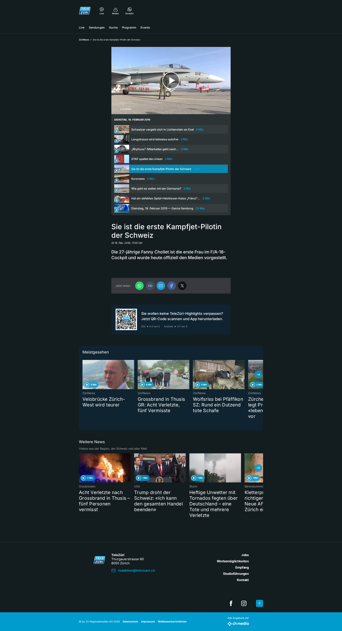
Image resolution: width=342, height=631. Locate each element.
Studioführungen (236, 574)
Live (82, 27)
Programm (129, 27)
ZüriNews (84, 39)
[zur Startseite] (84, 10)
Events (145, 27)
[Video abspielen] (171, 80)
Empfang (242, 567)
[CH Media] (238, 623)
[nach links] (84, 374)
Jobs (245, 555)
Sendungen (97, 27)
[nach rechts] (258, 374)
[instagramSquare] (243, 603)
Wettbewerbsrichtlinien (172, 621)
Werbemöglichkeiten (233, 561)
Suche (113, 27)
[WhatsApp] (139, 285)
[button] (150, 285)
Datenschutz (130, 621)
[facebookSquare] (231, 603)
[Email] (161, 285)
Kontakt (243, 580)
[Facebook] (171, 285)
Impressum (148, 621)
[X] (182, 285)
